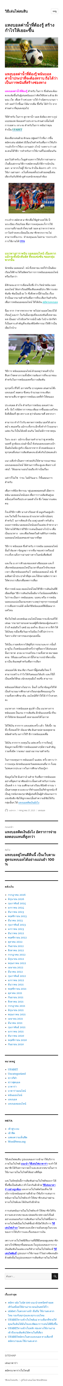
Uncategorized (17, 1073)
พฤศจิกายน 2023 (17, 916)
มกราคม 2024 (16, 907)
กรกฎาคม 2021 (16, 1005)
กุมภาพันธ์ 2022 (17, 975)
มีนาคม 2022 (15, 971)
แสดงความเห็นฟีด (17, 1137)
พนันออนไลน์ (15, 1095)
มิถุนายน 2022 (16, 958)
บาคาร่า (12, 1086)
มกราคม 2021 (16, 1031)
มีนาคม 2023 (15, 920)
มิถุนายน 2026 (16, 899)
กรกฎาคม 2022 (17, 954)
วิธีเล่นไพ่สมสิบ (16, 11)
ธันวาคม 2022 (16, 933)
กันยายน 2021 (15, 997)
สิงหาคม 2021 (15, 1001)
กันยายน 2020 (16, 1044)
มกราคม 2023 (16, 928)
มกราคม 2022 (16, 980)
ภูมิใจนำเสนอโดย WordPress (34, 1380)
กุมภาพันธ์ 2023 (17, 924)
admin (12, 810)
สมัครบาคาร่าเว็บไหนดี (17, 1370)
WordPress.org (17, 1141)
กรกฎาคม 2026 (17, 894)
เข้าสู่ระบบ (13, 1128)
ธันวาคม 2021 (16, 984)
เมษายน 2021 (15, 1018)
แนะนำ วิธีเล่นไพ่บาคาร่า (34, 1163)
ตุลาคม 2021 (15, 993)
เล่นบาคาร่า (11, 1363)
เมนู (54, 11)
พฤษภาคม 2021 (17, 1014)
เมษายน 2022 (15, 967)
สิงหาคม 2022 (16, 950)
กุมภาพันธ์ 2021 (16, 1027)
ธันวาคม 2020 (16, 1035)
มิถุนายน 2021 (16, 1010)
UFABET (13, 1069)
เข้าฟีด (11, 1133)
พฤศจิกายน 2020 (17, 1040)
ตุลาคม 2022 (15, 941)
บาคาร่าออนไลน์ (17, 1090)
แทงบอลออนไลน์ (17, 1103)
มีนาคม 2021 (15, 1022)
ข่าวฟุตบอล (14, 1082)
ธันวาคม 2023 (16, 911)
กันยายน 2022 (16, 946)
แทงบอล (41, 810)
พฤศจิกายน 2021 (17, 988)
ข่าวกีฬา (12, 1078)
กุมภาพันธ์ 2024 (17, 903)
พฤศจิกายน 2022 (17, 937)
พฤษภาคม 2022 (17, 963)
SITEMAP (10, 1355)
